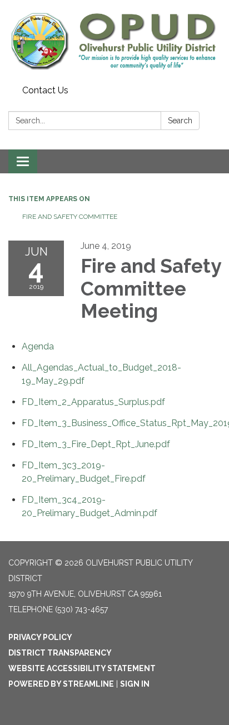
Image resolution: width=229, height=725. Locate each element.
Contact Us (45, 90)
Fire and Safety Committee (69, 217)
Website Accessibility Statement (82, 668)
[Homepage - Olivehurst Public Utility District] (114, 40)
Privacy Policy (40, 637)
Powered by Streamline (61, 683)
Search (180, 120)
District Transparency (60, 652)
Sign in (135, 683)
